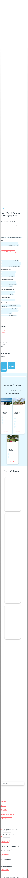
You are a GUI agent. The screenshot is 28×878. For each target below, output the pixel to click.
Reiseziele (4, 801)
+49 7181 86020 (6, 837)
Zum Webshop (5, 869)
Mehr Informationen (8, 251)
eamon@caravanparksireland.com (9, 330)
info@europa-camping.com (8, 834)
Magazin (3, 806)
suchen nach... (6, 783)
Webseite (3, 332)
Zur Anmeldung (5, 854)
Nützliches (4, 810)
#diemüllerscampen (7, 814)
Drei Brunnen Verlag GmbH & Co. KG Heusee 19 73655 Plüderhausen (11, 831)
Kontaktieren (5, 841)
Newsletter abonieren (6, 818)
